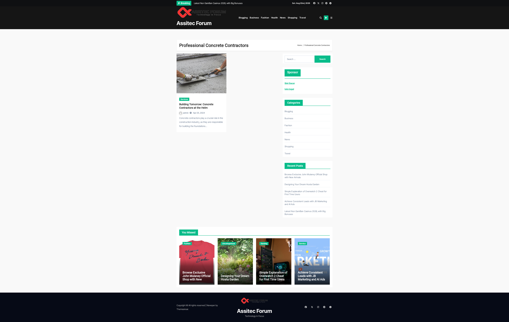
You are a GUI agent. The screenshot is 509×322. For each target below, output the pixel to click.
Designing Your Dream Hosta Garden (302, 184)
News (283, 17)
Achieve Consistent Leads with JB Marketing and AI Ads (311, 276)
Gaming (264, 243)
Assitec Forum (194, 23)
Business (254, 17)
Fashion (265, 17)
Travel (302, 17)
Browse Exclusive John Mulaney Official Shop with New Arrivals (196, 278)
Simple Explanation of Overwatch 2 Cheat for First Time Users (273, 276)
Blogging (243, 17)
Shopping (292, 17)
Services (184, 99)
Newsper (211, 305)
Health (274, 17)
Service (302, 243)
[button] (331, 18)
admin (186, 113)
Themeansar (182, 309)
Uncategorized (228, 243)
